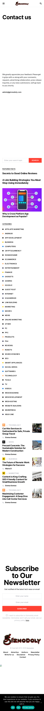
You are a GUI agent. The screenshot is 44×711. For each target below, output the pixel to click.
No (18, 707)
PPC (6, 333)
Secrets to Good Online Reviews (19, 173)
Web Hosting (11, 401)
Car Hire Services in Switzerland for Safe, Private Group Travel (16, 431)
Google (8, 285)
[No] (41, 702)
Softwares (10, 371)
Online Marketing (13, 320)
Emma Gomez (10, 437)
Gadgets (9, 277)
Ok (13, 707)
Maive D (8, 469)
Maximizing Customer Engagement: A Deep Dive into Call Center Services (15, 496)
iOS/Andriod (10, 298)
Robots (8, 350)
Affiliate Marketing (14, 229)
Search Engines (12, 354)
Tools (8, 380)
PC (6, 328)
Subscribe (22, 609)
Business (9, 242)
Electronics (11, 264)
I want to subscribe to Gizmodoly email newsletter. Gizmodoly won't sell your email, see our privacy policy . (22, 617)
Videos (8, 388)
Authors (24, 652)
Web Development (13, 397)
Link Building (11, 302)
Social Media (11, 367)
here (27, 620)
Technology (11, 376)
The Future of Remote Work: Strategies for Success (16, 463)
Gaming (8, 281)
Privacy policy (28, 707)
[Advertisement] (22, 47)
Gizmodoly (30, 648)
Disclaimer (21, 655)
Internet (9, 294)
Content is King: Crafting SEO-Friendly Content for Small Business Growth (14, 479)
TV (6, 384)
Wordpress (10, 410)
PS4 (6, 341)
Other (8, 324)
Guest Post (10, 289)
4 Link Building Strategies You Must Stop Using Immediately (21, 181)
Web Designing (12, 393)
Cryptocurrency (13, 251)
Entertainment (12, 268)
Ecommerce (10, 259)
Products (9, 337)
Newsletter (35, 652)
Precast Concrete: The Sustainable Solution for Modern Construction (14, 448)
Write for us (9, 655)
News (7, 315)
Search (35, 160)
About (5, 652)
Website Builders (13, 406)
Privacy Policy (33, 655)
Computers (10, 246)
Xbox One (9, 414)
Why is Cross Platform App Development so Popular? (15, 215)
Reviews (9, 345)
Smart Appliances (13, 363)
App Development (13, 238)
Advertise (15, 652)
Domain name (11, 255)
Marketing (10, 307)
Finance (8, 272)
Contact (23, 657)
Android (9, 233)
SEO (6, 358)
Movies (8, 311)
